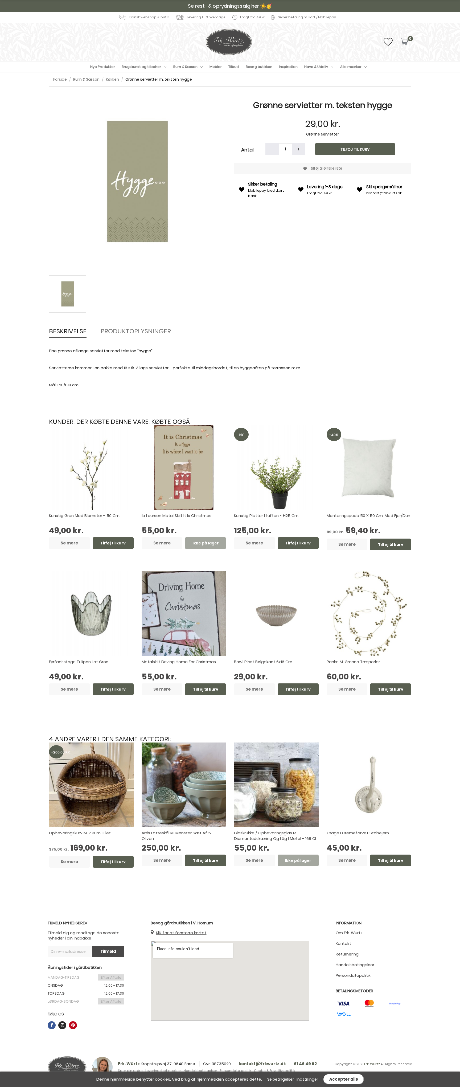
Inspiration (288, 66)
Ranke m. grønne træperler (353, 661)
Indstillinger (307, 1079)
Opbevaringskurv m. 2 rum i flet (80, 833)
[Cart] (404, 42)
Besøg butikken (259, 66)
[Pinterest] (73, 1025)
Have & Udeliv (316, 66)
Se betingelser (281, 1079)
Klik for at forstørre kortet (181, 933)
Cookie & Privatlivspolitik (274, 1070)
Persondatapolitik (353, 975)
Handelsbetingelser (355, 964)
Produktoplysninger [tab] (136, 331)
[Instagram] (62, 1025)
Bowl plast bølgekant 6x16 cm (263, 661)
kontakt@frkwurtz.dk (384, 193)
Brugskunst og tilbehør (141, 66)
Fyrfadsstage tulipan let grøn (78, 661)
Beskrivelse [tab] (68, 331)
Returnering (347, 954)
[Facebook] (52, 1025)
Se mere (69, 543)
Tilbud (233, 66)
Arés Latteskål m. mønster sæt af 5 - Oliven (178, 835)
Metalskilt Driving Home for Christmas (179, 661)
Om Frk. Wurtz (349, 933)
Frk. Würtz (129, 1064)
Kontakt (343, 943)
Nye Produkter (102, 66)
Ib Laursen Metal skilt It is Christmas (176, 515)
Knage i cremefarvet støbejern (358, 833)
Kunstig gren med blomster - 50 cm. (84, 515)
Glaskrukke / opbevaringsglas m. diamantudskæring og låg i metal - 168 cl (275, 835)
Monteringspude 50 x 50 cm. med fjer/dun (368, 515)
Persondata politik (235, 1070)
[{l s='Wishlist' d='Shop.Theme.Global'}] (388, 43)
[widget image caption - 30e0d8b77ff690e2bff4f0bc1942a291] (67, 1067)
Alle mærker (351, 66)
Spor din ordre (130, 1070)
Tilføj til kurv (355, 149)
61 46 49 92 (305, 1064)
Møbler (216, 66)
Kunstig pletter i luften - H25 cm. (266, 515)
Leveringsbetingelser (163, 1070)
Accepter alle (343, 1079)
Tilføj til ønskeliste (322, 168)
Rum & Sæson (185, 66)
